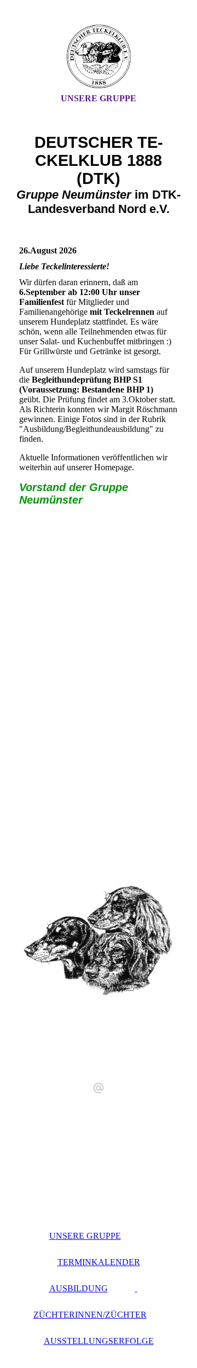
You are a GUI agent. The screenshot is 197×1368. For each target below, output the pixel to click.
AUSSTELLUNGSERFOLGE (99, 1341)
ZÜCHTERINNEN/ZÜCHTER (90, 1314)
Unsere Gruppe (98, 98)
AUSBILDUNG (78, 1288)
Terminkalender (98, 1262)
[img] (98, 56)
